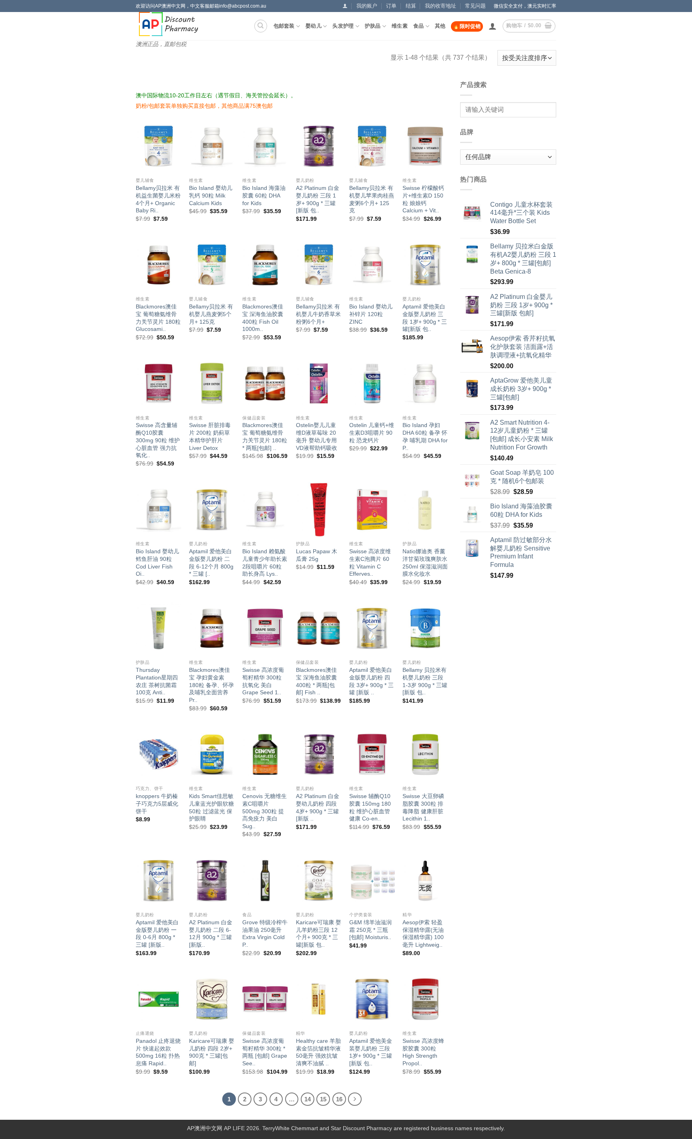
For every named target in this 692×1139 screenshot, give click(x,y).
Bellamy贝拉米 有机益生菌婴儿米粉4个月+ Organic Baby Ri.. (158, 199)
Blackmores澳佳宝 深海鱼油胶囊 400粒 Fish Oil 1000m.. (262, 317)
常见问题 (475, 6)
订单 (391, 6)
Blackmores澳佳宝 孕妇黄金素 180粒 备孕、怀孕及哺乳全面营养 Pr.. (211, 685)
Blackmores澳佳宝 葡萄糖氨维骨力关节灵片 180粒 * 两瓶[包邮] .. (264, 436)
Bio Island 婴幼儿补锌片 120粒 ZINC (370, 314)
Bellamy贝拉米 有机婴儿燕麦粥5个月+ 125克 (211, 314)
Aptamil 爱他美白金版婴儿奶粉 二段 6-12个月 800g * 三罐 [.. (211, 562)
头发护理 (343, 26)
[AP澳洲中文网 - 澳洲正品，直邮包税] (173, 24)
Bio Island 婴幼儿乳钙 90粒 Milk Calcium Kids (210, 195)
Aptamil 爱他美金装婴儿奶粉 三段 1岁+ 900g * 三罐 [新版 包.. (370, 1052)
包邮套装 (284, 26)
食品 (418, 26)
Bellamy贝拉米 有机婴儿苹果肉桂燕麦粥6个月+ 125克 (371, 199)
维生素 (400, 26)
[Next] (355, 1099)
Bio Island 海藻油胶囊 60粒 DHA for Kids (264, 195)
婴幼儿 (314, 26)
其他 (440, 26)
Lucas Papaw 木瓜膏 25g (316, 555)
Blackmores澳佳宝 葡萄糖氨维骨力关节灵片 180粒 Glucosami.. (158, 317)
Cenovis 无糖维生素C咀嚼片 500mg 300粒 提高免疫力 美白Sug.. (264, 811)
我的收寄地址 (440, 6)
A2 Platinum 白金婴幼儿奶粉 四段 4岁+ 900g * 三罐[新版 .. (317, 807)
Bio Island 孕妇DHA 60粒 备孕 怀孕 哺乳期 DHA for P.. (425, 436)
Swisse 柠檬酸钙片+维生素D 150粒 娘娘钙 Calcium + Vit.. (423, 199)
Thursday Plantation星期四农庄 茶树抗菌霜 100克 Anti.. (157, 681)
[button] (345, 6)
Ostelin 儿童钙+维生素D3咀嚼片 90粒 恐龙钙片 (371, 432)
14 (307, 1099)
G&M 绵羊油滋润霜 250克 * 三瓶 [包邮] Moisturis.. (370, 929)
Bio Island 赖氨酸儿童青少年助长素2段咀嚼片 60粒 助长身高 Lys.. (264, 562)
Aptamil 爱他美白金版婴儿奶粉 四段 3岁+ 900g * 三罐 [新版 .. (371, 681)
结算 (411, 6)
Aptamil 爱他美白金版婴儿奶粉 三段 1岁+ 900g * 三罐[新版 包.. (424, 317)
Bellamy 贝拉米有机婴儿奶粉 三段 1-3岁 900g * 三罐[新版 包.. (424, 681)
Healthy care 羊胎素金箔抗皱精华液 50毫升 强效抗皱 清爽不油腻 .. (318, 1052)
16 (339, 1099)
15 (323, 1099)
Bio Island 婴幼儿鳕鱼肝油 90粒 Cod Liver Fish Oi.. (157, 562)
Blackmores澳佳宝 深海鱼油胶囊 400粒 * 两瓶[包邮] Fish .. (316, 681)
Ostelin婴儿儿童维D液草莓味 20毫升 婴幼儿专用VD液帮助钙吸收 (316, 436)
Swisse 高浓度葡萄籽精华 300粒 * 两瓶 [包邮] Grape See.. (264, 1052)
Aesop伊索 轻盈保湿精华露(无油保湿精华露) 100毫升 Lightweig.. (423, 933)
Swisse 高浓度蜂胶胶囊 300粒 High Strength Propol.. (423, 1052)
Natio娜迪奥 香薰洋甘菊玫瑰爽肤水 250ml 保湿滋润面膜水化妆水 (425, 562)
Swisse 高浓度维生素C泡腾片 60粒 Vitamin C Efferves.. (370, 562)
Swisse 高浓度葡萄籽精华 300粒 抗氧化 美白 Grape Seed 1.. (263, 681)
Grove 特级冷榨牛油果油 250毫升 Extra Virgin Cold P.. (265, 933)
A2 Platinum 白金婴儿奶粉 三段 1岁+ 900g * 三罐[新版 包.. (317, 199)
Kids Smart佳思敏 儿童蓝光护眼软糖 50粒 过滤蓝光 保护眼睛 (211, 807)
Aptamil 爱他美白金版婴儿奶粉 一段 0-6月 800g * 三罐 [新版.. (157, 933)
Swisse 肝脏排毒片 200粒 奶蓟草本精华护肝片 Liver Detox (210, 436)
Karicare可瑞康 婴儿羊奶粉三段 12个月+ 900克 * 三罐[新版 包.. (318, 933)
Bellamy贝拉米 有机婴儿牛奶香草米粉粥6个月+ (318, 314)
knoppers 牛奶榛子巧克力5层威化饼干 (157, 803)
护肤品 (373, 26)
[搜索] (260, 26)
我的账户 (366, 6)
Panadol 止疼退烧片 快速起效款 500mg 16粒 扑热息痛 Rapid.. (158, 1052)
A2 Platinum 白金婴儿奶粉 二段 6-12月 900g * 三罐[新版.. (210, 933)
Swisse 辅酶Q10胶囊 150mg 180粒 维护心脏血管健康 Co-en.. (370, 807)
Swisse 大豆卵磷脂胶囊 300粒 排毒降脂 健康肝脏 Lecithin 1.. (423, 807)
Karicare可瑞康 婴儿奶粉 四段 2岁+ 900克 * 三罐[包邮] (211, 1052)
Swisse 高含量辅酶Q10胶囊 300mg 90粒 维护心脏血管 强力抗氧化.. (158, 440)
